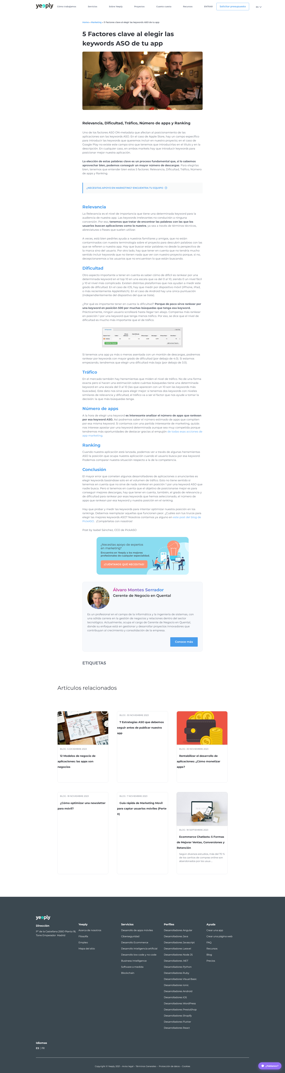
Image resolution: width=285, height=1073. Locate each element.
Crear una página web (219, 936)
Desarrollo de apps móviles (137, 930)
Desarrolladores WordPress (180, 1003)
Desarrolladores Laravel (177, 948)
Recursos (188, 6)
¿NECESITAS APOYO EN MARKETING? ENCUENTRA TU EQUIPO (124, 187)
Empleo (83, 942)
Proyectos (139, 6)
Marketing (96, 22)
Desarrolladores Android (178, 991)
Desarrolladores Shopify (178, 1015)
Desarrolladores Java (176, 936)
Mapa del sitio (87, 948)
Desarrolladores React (177, 1027)
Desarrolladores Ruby (176, 973)
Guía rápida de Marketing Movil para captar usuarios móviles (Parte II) (141, 808)
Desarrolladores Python (178, 966)
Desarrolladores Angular (178, 930)
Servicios (92, 6)
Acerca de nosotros (90, 930)
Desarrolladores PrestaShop (180, 1009)
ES (257, 7)
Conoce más (184, 642)
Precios (210, 960)
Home (85, 22)
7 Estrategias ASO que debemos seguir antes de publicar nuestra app (140, 728)
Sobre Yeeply (116, 6)
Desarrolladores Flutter (177, 1021)
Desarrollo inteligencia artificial (139, 948)
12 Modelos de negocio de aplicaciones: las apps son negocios (76, 761)
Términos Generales (146, 1066)
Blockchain (127, 973)
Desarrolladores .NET (176, 960)
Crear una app (214, 930)
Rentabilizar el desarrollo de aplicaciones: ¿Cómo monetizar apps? (198, 761)
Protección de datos (169, 1066)
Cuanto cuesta (163, 6)
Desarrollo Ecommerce (134, 942)
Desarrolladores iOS (175, 997)
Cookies (186, 1066)
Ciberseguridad (130, 936)
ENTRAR (208, 6)
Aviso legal (127, 1066)
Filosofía (83, 936)
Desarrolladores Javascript (179, 942)
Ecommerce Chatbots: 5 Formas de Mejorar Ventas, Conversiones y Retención (201, 842)
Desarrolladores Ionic (176, 985)
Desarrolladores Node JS (178, 954)
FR (43, 1048)
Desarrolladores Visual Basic (180, 979)
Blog (209, 954)
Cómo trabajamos (66, 6)
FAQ (208, 942)
